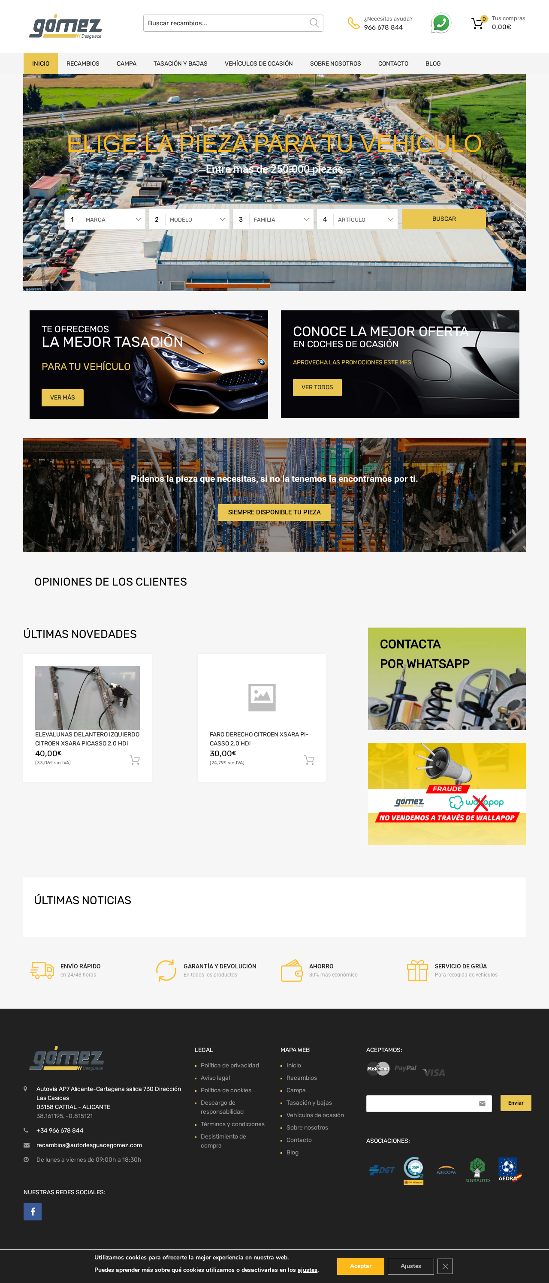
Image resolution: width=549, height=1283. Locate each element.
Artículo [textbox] (351, 219)
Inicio (40, 63)
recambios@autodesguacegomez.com (89, 1145)
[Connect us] (33, 1212)
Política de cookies (226, 1090)
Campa (126, 63)
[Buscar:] (233, 23)
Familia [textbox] (264, 219)
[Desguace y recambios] (60, 26)
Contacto (393, 63)
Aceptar (360, 1266)
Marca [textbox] (96, 219)
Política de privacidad (230, 1065)
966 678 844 (383, 27)
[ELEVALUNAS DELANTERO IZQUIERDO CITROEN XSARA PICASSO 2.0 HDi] (87, 698)
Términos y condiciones (233, 1124)
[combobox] (105, 219)
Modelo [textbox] (181, 219)
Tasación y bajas (181, 63)
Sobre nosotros (335, 63)
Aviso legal (215, 1078)
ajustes (307, 1270)
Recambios (83, 63)
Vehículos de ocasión (259, 63)
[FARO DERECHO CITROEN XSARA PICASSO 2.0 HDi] (262, 698)
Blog (433, 63)
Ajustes (411, 1266)
